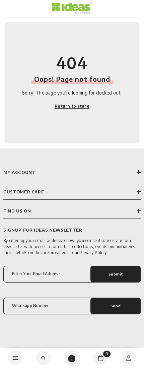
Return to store (72, 106)
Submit (116, 273)
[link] (43, 358)
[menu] (15, 358)
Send (116, 305)
